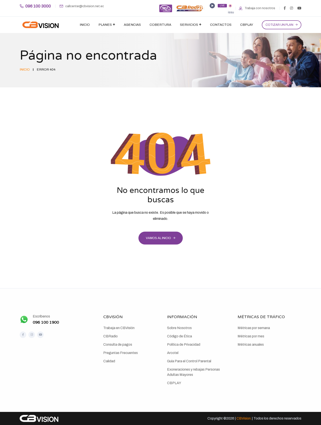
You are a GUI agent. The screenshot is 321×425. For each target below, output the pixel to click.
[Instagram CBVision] (31, 334)
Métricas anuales (251, 344)
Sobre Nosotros (179, 328)
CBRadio (110, 336)
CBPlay (246, 24)
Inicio (85, 24)
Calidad (109, 361)
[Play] (212, 5)
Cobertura (160, 24)
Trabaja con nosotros (260, 8)
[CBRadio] (189, 8)
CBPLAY (174, 383)
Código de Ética (179, 336)
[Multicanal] (165, 8)
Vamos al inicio (158, 238)
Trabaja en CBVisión (119, 328)
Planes (105, 24)
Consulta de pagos (117, 344)
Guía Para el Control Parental (189, 361)
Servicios (189, 24)
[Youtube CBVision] (40, 334)
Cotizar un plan (279, 24)
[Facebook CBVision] (23, 334)
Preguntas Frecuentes (120, 353)
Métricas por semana (254, 328)
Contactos (220, 24)
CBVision (243, 418)
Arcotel (172, 353)
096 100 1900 (46, 322)
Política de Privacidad (183, 344)
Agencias (132, 24)
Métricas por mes (251, 336)
